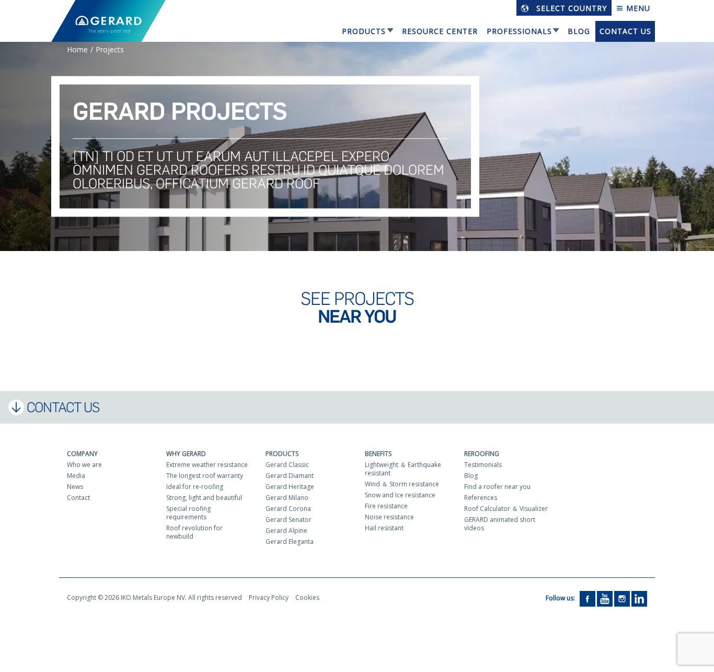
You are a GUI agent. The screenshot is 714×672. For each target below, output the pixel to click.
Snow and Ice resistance (400, 495)
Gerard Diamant (290, 475)
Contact (78, 497)
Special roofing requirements (188, 512)
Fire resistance (386, 506)
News (75, 486)
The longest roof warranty (204, 475)
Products (364, 31)
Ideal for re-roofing (194, 486)
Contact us (625, 31)
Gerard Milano (287, 497)
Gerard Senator (289, 519)
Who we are (84, 464)
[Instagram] (622, 598)
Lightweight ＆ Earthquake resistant (403, 468)
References (480, 497)
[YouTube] (605, 598)
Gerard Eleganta (290, 541)
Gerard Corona (288, 508)
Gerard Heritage (290, 486)
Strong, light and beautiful (204, 497)
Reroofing (481, 453)
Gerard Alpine (286, 530)
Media (76, 475)
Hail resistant (384, 527)
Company (82, 453)
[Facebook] (587, 598)
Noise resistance (389, 516)
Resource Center (440, 31)
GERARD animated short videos (499, 523)
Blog (579, 31)
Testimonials (483, 464)
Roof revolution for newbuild (194, 532)
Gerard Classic (287, 464)
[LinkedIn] (639, 598)
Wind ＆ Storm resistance (402, 484)
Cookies (307, 597)
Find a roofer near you (497, 486)
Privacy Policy (269, 597)
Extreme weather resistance (207, 464)
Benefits (378, 453)
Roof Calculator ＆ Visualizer (506, 508)
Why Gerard (186, 453)
